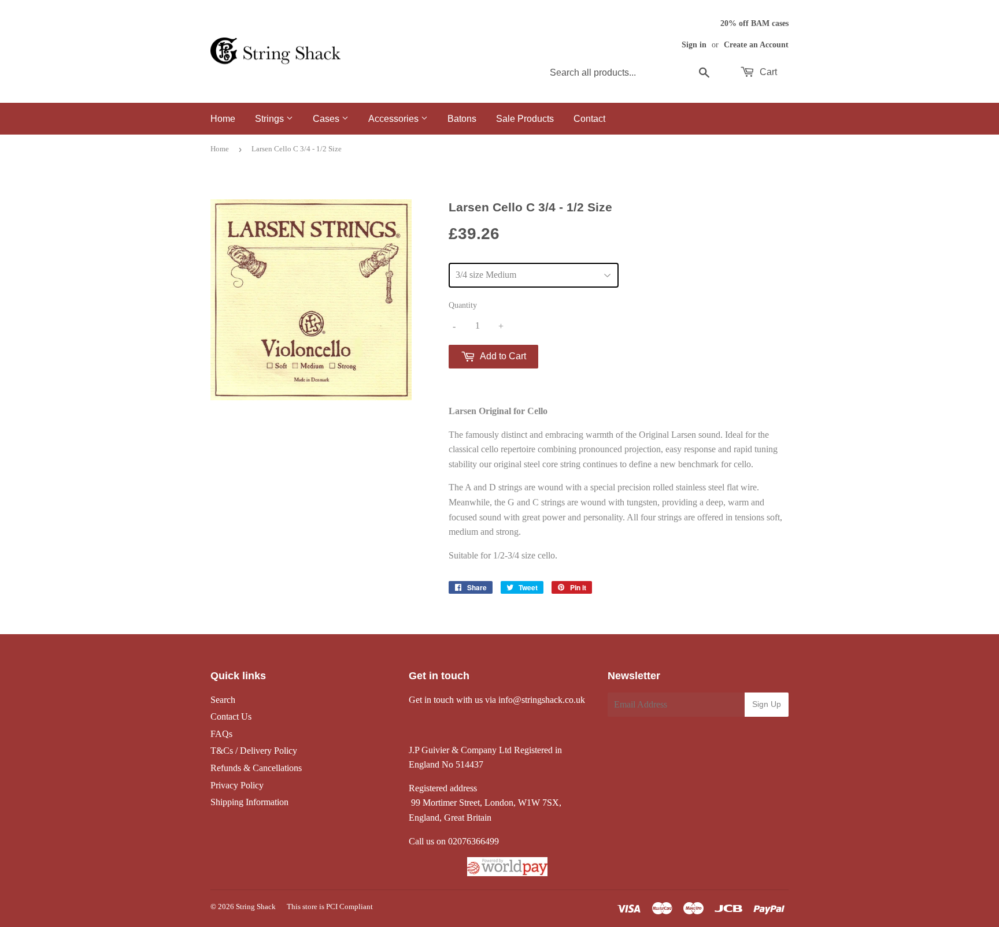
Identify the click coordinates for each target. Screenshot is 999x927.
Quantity (463, 305)
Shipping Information (249, 802)
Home (222, 119)
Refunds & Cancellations (256, 768)
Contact (589, 119)
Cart (767, 72)
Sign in (694, 44)
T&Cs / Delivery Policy (253, 750)
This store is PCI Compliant (330, 906)
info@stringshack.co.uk (541, 700)
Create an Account (756, 44)
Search (222, 700)
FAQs (221, 734)
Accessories (394, 119)
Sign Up (766, 704)
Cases (327, 119)
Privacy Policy (237, 785)
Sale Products (525, 119)
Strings (270, 119)
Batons (461, 119)
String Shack (256, 906)
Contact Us (230, 716)
